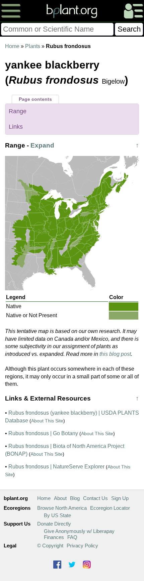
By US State (57, 515)
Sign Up (120, 498)
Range (17, 111)
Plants (32, 46)
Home (12, 46)
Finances (54, 537)
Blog (75, 498)
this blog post (115, 354)
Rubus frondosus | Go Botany (43, 433)
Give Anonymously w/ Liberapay (79, 531)
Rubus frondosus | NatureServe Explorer (56, 466)
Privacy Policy (82, 545)
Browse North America (62, 508)
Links (16, 126)
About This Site (47, 420)
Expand (42, 145)
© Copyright (50, 545)
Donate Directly (54, 524)
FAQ (72, 537)
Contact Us (95, 498)
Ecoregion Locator (110, 508)
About (60, 498)
